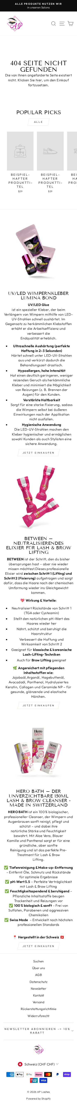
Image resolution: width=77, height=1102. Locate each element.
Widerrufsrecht (38, 1016)
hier (39, 80)
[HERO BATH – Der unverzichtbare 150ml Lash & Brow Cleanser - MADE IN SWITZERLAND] (38, 751)
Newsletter (38, 989)
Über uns (38, 968)
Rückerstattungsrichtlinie (38, 1009)
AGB (38, 975)
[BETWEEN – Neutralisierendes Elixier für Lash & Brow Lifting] (38, 498)
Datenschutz (39, 982)
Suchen (38, 961)
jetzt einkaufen (39, 452)
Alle (38, 121)
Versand (38, 1002)
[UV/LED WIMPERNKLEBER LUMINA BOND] (38, 253)
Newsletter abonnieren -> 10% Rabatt (37, 1030)
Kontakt (38, 995)
